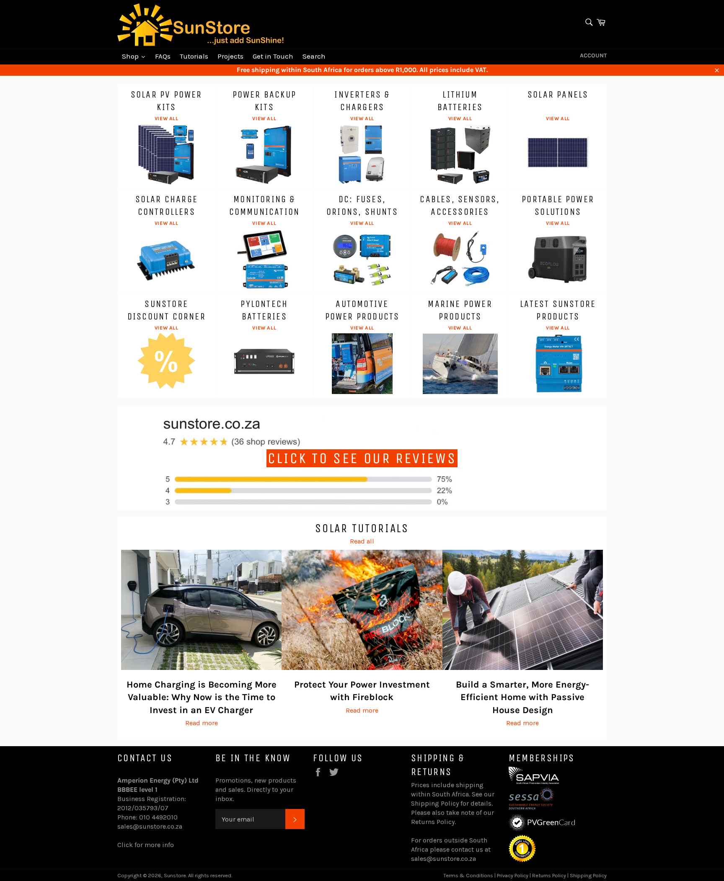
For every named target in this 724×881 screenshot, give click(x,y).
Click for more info (145, 845)
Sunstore (175, 875)
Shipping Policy (435, 803)
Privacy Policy (512, 875)
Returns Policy (433, 822)
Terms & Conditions (468, 875)
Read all (362, 541)
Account (593, 55)
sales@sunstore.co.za (149, 826)
